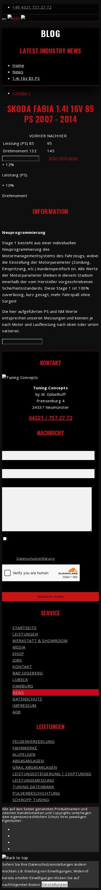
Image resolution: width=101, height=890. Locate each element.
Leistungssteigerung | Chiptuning (51, 773)
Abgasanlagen (28, 760)
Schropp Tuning (30, 799)
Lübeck (20, 679)
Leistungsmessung (33, 780)
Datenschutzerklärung (35, 558)
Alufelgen (23, 754)
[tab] (55, 93)
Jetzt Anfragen (63, 158)
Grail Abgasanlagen (34, 767)
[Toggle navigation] (4, 19)
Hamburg (22, 685)
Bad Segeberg (27, 673)
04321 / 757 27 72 (51, 417)
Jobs (17, 660)
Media (18, 647)
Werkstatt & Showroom (39, 640)
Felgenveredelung (33, 741)
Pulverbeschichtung (36, 793)
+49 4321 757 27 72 (32, 7)
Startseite (24, 627)
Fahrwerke (24, 747)
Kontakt (22, 666)
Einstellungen (54, 884)
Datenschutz (27, 698)
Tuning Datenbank (33, 786)
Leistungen (25, 634)
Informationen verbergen (22, 341)
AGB (16, 711)
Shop (18, 653)
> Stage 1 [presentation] (21, 93)
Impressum (24, 705)
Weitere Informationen (20, 158)
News (18, 692)
